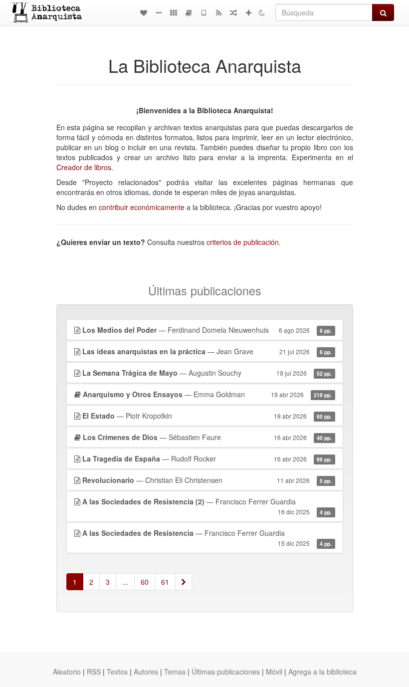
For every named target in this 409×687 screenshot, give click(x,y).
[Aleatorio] (233, 12)
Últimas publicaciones (226, 672)
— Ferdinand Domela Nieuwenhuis (207, 330)
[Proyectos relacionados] (173, 12)
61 (165, 582)
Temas (175, 672)
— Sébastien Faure (207, 437)
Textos (117, 672)
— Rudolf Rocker (207, 458)
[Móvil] (203, 12)
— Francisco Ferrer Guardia (207, 506)
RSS (94, 672)
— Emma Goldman (207, 394)
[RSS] (218, 12)
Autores (146, 672)
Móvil (274, 672)
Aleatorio (67, 672)
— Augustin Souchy (207, 373)
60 (145, 582)
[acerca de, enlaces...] (158, 12)
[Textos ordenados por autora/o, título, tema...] (143, 12)
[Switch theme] (262, 12)
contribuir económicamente (142, 207)
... (125, 582)
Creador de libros (83, 167)
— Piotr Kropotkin (207, 416)
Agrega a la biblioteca (322, 672)
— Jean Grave (207, 351)
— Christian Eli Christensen (207, 480)
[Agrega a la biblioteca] (248, 12)
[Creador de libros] (188, 12)
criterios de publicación (242, 242)
